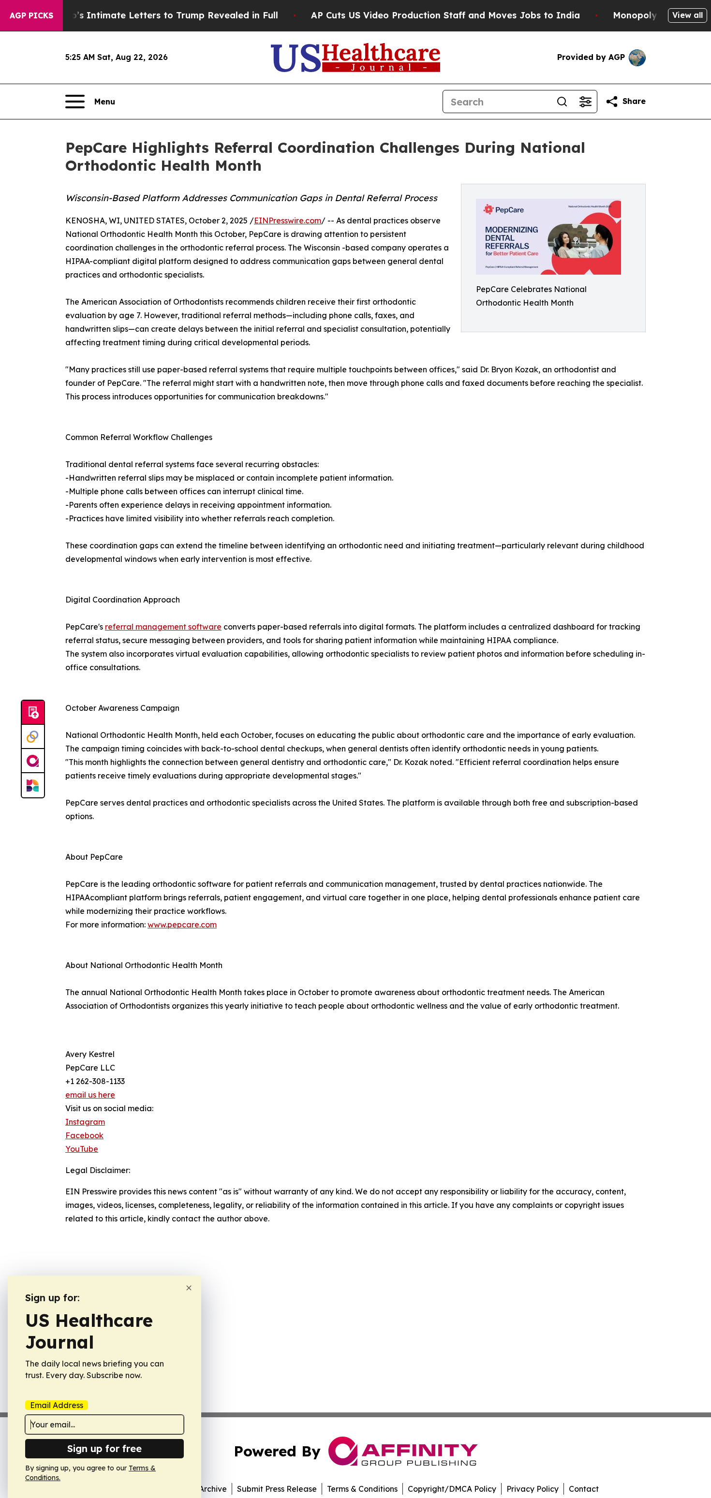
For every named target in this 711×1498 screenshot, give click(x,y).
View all (687, 15)
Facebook (84, 1135)
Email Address (56, 1405)
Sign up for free (104, 1448)
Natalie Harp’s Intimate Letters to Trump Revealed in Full (148, 15)
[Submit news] (33, 713)
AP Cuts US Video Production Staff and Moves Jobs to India (445, 15)
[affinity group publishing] (33, 761)
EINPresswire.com (287, 220)
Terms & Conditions (362, 1489)
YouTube (81, 1149)
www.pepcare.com (182, 924)
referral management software (163, 627)
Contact (584, 1489)
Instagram (85, 1122)
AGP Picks (31, 15)
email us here (90, 1095)
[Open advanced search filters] (585, 101)
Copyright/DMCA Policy (452, 1489)
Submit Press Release (277, 1489)
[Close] (188, 1287)
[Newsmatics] (33, 785)
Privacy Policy (532, 1489)
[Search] (562, 101)
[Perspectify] (33, 737)
